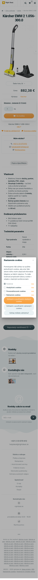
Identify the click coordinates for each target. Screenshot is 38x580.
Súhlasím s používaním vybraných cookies (19, 307)
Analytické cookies (13, 287)
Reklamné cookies (13, 295)
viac (32, 284)
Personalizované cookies (16, 291)
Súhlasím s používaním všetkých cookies (19, 300)
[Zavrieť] (33, 260)
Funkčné (9, 284)
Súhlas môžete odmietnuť (19, 313)
